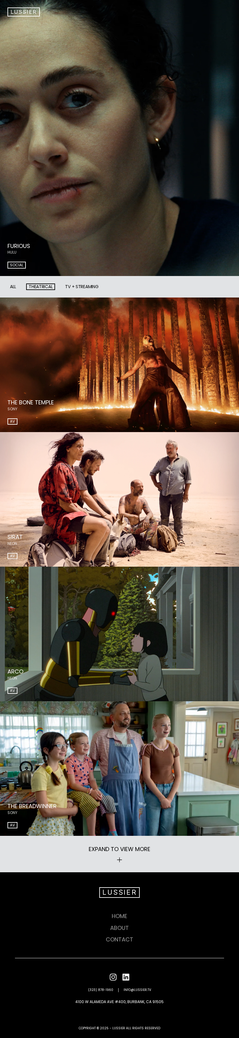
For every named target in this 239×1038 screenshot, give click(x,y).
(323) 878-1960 (100, 990)
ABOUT (119, 928)
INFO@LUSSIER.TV (137, 990)
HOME (119, 916)
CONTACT (119, 939)
